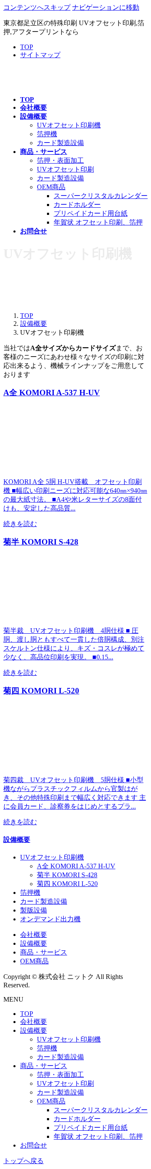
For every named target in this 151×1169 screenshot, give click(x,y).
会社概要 (33, 934)
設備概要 (16, 839)
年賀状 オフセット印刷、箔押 (98, 222)
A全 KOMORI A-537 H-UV (76, 866)
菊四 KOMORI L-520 (67, 883)
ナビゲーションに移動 (105, 7)
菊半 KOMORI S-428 (67, 874)
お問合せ (33, 1145)
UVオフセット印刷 (65, 169)
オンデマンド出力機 (50, 919)
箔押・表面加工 (60, 160)
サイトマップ (40, 54)
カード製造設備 (60, 142)
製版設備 (33, 910)
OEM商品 (51, 186)
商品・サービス (43, 952)
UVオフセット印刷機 (69, 125)
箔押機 (47, 134)
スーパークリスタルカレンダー (101, 195)
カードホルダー (77, 204)
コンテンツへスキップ (36, 7)
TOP (26, 46)
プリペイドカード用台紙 (91, 213)
